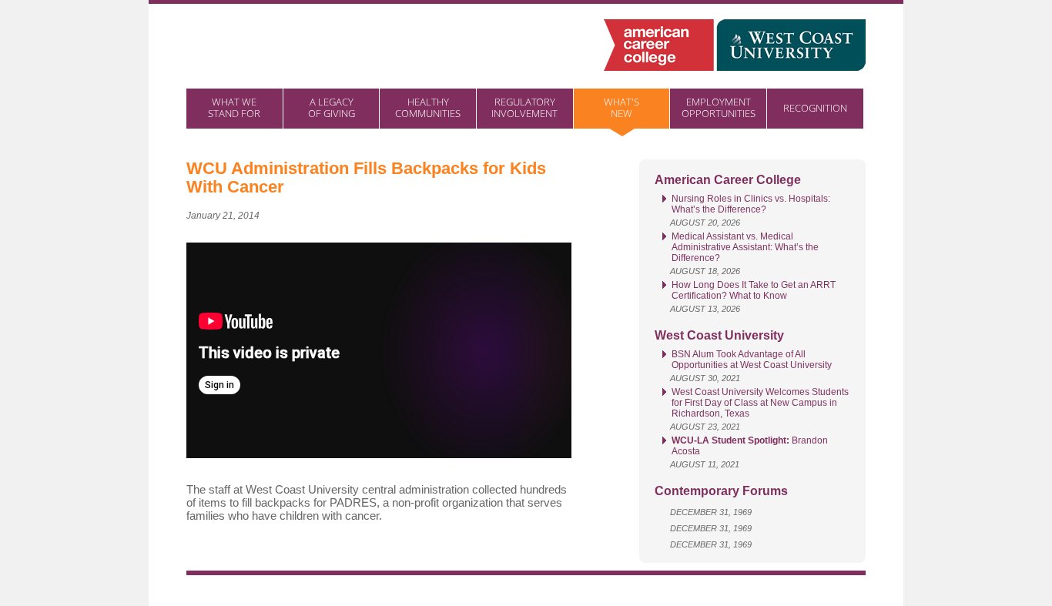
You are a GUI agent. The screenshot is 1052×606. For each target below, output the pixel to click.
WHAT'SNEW (621, 107)
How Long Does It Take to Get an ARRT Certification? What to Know (754, 290)
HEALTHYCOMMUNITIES (428, 107)
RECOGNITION (815, 108)
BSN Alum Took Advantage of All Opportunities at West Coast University (752, 359)
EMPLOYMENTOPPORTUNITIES (718, 107)
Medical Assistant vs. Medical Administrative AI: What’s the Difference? (745, 247)
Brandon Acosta (750, 446)
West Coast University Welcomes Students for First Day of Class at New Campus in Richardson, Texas (760, 403)
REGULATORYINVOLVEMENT (524, 107)
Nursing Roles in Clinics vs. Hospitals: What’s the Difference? (751, 204)
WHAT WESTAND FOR (234, 107)
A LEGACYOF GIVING (331, 107)
